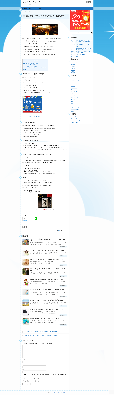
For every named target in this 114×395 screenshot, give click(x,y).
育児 (72, 105)
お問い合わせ (24, 8)
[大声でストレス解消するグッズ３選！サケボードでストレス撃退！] (25, 253)
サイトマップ (32, 8)
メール (24, 364)
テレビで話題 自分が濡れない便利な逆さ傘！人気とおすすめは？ (47, 309)
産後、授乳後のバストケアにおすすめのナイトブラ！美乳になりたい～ (41, 335)
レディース (74, 88)
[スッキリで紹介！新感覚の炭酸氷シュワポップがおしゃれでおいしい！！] (25, 242)
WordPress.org (74, 122)
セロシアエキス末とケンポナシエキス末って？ (36, 67)
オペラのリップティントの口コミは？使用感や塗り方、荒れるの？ (47, 300)
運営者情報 (39, 8)
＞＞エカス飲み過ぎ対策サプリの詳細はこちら (33, 116)
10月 (73, 66)
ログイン (73, 116)
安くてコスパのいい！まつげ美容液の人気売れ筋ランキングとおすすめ (41, 331)
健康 (59, 230)
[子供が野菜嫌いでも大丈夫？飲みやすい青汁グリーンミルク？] (25, 282)
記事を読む (63, 246)
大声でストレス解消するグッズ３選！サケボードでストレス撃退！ (47, 250)
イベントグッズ (75, 80)
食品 (72, 111)
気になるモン (64, 21)
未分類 (73, 95)
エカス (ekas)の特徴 (30, 64)
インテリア (74, 82)
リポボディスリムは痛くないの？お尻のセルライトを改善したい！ (47, 259)
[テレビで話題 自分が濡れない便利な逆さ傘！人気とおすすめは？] (25, 312)
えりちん (64, 230)
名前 (23, 359)
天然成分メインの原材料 (31, 66)
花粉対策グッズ (75, 107)
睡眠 (72, 101)
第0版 (64, 392)
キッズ (73, 84)
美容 (72, 103)
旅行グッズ (74, 91)
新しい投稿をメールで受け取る (31, 381)
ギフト (73, 86)
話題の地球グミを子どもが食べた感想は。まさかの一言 (44, 318)
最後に (25, 69)
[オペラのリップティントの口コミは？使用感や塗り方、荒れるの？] (25, 303)
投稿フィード (74, 118)
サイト (24, 369)
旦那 (72, 93)
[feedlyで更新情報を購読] (87, 2)
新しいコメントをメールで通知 (31, 378)
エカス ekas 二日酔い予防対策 (30, 63)
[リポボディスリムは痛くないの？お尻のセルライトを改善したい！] (25, 262)
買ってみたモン (75, 109)
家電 (72, 89)
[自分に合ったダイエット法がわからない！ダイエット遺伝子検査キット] (25, 292)
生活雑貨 (73, 99)
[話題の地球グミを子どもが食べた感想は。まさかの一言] (25, 321)
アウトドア (74, 78)
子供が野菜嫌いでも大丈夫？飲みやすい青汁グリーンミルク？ (46, 279)
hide (37, 60)
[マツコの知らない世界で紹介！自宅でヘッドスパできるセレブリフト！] (25, 271)
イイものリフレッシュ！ (33, 2)
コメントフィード (75, 120)
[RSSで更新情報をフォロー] (90, 2)
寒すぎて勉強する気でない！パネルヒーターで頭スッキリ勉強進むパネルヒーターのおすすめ (81, 41)
